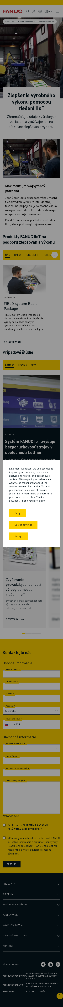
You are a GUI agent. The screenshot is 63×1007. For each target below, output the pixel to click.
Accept (18, 536)
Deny (17, 513)
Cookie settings (23, 524)
